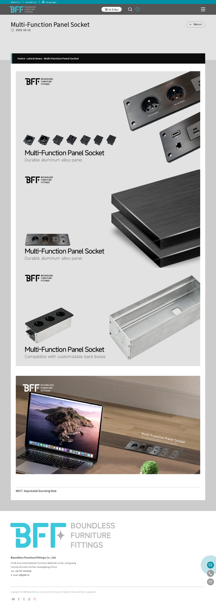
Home (21, 58)
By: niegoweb (89, 591)
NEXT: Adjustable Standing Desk (36, 491)
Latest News (34, 58)
